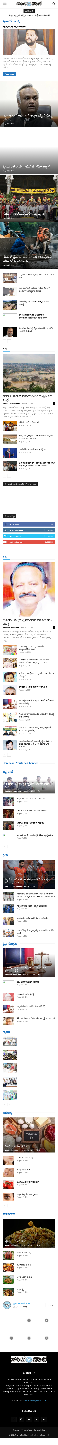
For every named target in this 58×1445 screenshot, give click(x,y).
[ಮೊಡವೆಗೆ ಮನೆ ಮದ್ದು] (8, 1160)
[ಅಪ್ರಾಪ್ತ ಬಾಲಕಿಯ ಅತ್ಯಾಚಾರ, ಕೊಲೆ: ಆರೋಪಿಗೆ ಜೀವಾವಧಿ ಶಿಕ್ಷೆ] (10, 704)
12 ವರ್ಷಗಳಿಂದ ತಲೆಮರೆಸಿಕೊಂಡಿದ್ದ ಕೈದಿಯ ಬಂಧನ (36, 1018)
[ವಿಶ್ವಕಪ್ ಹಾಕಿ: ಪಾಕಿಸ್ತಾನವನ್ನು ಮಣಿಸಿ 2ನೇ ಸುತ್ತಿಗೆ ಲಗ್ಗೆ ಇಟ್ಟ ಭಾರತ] (29, 874)
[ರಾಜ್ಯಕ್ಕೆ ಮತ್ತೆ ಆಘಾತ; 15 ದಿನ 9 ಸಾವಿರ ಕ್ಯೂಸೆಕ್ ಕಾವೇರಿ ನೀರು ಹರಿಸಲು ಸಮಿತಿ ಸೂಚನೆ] (10, 439)
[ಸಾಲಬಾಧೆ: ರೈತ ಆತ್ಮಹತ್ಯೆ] (8, 997)
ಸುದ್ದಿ (5, 348)
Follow (50, 530)
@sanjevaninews (21, 1303)
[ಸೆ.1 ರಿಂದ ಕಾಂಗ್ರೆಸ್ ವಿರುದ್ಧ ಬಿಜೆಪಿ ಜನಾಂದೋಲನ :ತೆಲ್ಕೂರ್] (10, 677)
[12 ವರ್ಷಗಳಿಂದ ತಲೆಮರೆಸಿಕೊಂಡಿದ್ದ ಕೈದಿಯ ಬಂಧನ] (8, 1021)
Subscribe (49, 542)
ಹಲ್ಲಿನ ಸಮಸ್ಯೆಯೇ (23, 1170)
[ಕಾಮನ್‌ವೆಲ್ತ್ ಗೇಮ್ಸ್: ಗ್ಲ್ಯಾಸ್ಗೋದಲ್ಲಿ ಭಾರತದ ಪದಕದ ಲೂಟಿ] (8, 933)
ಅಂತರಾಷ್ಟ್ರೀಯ (21, 349)
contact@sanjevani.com (35, 1400)
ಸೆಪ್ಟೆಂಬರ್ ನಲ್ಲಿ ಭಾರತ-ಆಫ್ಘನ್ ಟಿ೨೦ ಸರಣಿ (32, 906)
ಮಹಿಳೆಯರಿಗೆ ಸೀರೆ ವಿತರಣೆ (29, 422)
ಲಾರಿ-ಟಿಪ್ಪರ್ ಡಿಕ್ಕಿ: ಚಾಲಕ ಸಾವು (28, 982)
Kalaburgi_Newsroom (11, 627)
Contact (16, 1430)
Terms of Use (27, 1430)
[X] (36, 1419)
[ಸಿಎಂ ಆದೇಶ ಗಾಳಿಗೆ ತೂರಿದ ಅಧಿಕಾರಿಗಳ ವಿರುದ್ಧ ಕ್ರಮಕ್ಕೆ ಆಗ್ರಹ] (10, 717)
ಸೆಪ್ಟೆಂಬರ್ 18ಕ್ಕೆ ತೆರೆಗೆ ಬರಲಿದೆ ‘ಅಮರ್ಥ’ (31, 798)
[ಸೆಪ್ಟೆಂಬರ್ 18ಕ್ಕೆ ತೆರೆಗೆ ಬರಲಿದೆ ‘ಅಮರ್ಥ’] (8, 801)
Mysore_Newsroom (12, 1150)
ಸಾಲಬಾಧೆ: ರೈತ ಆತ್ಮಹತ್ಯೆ (25, 994)
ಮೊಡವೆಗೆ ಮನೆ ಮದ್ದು (25, 1157)
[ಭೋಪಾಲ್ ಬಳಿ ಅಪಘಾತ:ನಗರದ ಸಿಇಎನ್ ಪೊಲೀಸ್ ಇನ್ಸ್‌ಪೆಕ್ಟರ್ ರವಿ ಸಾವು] (10, 291)
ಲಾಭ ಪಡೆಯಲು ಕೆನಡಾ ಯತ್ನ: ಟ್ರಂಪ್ (32, 449)
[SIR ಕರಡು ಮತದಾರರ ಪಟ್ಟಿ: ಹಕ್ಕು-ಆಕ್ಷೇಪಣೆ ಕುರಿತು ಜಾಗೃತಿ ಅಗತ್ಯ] (10, 731)
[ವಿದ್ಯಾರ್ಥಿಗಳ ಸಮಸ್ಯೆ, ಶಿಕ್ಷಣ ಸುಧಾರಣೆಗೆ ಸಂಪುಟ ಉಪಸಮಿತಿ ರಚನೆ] (10, 332)
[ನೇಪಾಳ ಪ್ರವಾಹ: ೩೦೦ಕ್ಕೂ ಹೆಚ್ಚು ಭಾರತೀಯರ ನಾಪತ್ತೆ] (10, 305)
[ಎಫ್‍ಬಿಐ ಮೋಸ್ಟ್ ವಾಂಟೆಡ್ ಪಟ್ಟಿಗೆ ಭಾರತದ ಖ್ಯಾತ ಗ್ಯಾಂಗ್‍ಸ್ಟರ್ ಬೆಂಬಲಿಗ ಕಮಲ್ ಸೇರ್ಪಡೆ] (10, 466)
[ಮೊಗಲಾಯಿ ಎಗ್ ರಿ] (8, 1267)
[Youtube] (44, 1419)
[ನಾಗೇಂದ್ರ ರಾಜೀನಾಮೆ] (29, 42)
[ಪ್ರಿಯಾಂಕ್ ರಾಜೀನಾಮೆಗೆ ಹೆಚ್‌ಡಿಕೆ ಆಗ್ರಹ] (29, 151)
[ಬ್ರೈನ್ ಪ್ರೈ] (8, 1292)
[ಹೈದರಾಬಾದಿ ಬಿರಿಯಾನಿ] (29, 1233)
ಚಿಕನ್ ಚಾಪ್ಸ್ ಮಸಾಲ (24, 1277)
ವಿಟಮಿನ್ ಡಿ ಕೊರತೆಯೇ (16, 1146)
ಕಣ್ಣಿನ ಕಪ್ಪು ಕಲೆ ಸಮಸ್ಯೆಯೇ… (27, 1194)
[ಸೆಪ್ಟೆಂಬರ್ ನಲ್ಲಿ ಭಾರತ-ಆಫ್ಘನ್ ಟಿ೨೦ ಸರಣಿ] (8, 908)
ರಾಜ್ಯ (41, 349)
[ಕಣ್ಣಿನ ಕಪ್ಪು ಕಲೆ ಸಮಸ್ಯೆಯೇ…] (8, 1197)
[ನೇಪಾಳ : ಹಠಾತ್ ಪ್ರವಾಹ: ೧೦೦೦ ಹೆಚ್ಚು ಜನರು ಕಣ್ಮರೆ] (29, 373)
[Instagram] (21, 1419)
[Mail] (29, 1419)
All (11, 349)
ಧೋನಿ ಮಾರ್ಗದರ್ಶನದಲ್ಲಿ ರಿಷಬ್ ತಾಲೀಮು (32, 918)
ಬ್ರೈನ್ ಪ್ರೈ (20, 1289)
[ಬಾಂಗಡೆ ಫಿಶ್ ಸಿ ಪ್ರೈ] (8, 1255)
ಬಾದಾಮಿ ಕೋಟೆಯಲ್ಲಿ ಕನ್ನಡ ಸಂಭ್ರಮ (30, 823)
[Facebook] (14, 1419)
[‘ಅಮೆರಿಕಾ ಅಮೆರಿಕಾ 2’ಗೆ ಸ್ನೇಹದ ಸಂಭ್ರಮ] (8, 813)
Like (51, 524)
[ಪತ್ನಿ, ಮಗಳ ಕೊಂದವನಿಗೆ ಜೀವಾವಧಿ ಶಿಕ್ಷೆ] (8, 1009)
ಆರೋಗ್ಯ (7, 1113)
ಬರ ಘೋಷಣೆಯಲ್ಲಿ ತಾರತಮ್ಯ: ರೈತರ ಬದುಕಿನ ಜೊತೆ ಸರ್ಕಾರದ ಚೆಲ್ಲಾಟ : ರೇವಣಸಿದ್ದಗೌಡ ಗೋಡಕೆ (35, 744)
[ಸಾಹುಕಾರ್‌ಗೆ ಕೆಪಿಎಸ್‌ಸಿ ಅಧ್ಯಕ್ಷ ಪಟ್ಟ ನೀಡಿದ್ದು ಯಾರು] (29, 104)
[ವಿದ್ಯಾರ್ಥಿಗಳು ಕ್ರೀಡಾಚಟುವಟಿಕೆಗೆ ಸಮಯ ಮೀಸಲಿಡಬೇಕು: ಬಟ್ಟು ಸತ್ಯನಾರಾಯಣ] (10, 663)
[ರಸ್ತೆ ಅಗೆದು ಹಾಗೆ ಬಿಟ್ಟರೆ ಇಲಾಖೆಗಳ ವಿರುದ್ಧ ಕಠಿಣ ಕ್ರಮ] (10, 278)
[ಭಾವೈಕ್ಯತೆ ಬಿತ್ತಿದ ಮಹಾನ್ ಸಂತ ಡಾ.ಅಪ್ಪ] (10, 690)
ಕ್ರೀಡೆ (5, 855)
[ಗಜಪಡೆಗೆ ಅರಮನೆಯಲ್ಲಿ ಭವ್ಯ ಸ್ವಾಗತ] (29, 198)
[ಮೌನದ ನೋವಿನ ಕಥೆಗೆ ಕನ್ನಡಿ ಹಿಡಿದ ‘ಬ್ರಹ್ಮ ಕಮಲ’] (8, 838)
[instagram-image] (11, 1320)
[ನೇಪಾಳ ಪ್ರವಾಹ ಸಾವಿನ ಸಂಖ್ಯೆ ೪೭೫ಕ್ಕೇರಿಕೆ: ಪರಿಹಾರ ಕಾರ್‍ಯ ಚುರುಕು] (29, 245)
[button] (4, 4)
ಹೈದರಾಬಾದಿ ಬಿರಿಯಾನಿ (15, 1241)
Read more (9, 74)
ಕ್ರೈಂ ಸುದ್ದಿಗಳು (10, 943)
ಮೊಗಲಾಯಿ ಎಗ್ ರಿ (24, 1265)
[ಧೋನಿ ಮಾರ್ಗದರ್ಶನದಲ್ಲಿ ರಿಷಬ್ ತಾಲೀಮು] (8, 921)
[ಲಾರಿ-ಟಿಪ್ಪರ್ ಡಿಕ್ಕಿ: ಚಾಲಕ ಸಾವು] (8, 984)
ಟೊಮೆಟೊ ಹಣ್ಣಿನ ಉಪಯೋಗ (28, 1182)
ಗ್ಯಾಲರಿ (6, 1032)
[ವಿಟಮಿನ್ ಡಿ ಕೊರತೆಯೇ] (29, 1134)
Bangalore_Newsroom (11, 403)
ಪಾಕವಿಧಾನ (9, 1214)
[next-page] (9, 341)
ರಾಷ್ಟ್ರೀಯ (33, 349)
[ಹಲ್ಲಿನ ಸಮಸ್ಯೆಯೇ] (8, 1172)
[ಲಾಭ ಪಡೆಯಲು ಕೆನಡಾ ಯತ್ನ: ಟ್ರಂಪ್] (10, 453)
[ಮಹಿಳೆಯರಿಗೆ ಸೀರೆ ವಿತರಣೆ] (10, 426)
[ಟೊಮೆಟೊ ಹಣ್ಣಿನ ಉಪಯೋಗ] (8, 1184)
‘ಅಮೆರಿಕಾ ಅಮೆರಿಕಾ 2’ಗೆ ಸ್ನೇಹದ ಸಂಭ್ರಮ (32, 811)
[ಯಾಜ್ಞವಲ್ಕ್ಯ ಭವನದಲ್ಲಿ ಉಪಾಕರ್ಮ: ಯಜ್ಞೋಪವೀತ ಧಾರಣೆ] (10, 650)
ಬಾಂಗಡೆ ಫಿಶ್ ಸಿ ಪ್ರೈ (24, 1253)
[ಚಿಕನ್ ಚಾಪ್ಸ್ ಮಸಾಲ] (8, 1280)
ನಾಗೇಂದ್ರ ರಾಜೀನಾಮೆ (14, 27)
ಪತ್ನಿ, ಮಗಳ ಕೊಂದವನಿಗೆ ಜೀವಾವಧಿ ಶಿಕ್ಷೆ (31, 1006)
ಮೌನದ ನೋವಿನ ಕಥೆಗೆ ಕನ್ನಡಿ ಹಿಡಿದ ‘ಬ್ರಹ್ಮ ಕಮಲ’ (35, 835)
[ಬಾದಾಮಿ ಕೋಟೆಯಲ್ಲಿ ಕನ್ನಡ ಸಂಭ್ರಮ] (8, 825)
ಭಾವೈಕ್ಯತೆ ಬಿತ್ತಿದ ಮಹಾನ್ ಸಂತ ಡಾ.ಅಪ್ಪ (33, 687)
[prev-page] (4, 341)
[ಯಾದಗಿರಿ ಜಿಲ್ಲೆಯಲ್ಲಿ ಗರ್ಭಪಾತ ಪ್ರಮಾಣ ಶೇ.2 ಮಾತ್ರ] (29, 589)
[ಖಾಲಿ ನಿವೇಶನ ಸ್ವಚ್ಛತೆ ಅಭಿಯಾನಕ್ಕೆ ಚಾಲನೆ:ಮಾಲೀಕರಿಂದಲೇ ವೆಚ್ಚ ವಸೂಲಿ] (10, 318)
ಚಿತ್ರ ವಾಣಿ (8, 771)
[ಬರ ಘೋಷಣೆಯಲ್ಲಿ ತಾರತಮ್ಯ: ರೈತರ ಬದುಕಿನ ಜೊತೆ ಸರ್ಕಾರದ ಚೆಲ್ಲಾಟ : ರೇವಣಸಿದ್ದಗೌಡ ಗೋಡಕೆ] (10, 745)
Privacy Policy (39, 1430)
